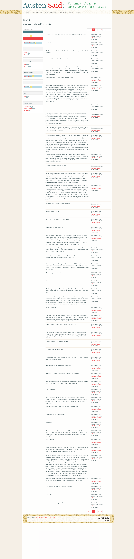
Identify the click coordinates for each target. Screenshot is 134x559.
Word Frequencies (36, 12)
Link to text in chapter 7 (96, 259)
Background (63, 12)
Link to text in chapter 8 (96, 376)
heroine (26, 66)
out (25, 96)
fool (25, 64)
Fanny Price (27, 106)
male (25, 54)
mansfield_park (28, 42)
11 (107, 30)
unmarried (26, 76)
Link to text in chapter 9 (96, 392)
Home (27, 12)
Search (71, 12)
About (78, 12)
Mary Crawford (28, 108)
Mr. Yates (26, 110)
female (25, 52)
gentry (25, 86)
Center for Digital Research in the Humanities (46, 517)
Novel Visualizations (51, 12)
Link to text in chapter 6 (96, 37)
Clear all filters (27, 36)
